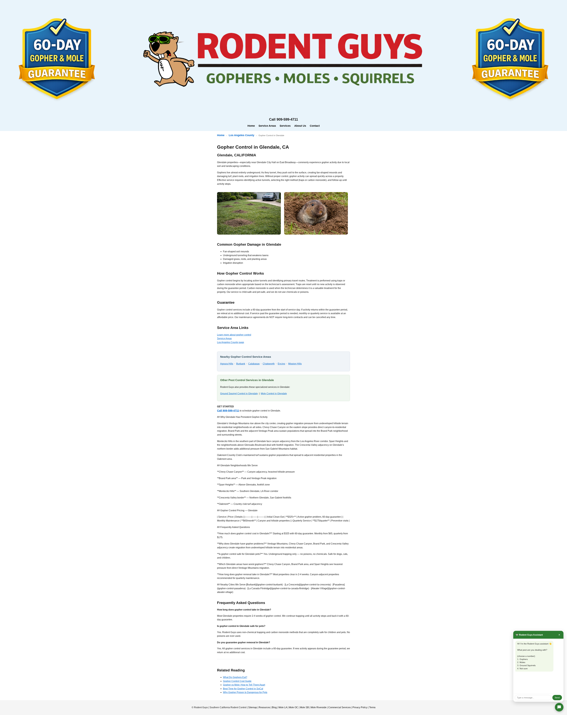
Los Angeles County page (230, 342)
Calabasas (254, 363)
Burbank (240, 363)
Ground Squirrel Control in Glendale (239, 393)
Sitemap (252, 707)
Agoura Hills (226, 363)
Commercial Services (339, 707)
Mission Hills (295, 363)
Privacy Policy (359, 707)
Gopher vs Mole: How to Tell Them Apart (244, 685)
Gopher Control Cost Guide (237, 681)
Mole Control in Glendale (274, 393)
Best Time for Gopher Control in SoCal (243, 688)
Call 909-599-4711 (228, 410)
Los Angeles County (241, 135)
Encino (281, 363)
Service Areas (267, 125)
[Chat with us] (559, 707)
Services (285, 125)
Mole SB (304, 707)
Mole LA (282, 707)
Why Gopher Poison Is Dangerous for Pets (245, 692)
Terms (372, 707)
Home (251, 125)
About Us (300, 125)
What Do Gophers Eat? (235, 677)
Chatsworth (269, 363)
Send (557, 697)
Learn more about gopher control (234, 335)
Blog (274, 707)
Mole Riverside (318, 707)
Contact (315, 125)
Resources (264, 707)
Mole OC (293, 707)
